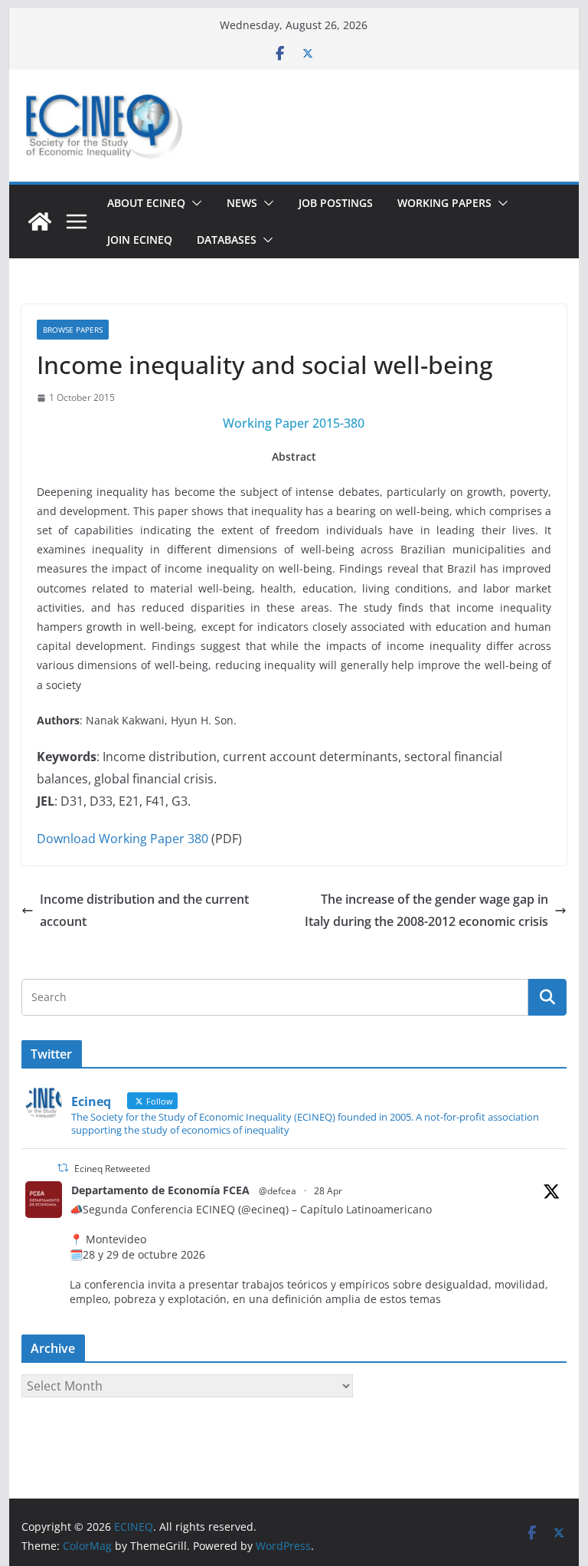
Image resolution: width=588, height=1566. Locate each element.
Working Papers (444, 202)
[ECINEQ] (39, 221)
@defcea (277, 1190)
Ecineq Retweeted (112, 1168)
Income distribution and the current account (144, 910)
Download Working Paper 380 (122, 838)
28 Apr (328, 1190)
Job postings (336, 202)
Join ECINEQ (139, 239)
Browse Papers (73, 329)
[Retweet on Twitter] (62, 1168)
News (242, 202)
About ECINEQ (146, 202)
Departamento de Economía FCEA (160, 1190)
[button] (193, 203)
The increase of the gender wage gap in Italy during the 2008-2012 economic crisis (426, 910)
